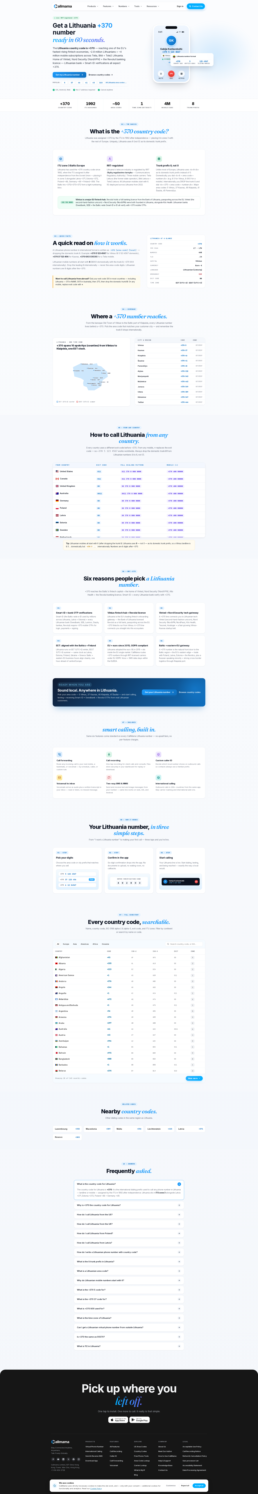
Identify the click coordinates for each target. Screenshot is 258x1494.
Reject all (185, 1485)
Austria (62, 1035)
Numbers (123, 6)
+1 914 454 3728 (58, 1470)
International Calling (93, 1451)
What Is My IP (139, 1470)
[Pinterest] (53, 1459)
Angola (62, 987)
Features (107, 6)
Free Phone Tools (141, 1456)
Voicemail (114, 1465)
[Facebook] (73, 1459)
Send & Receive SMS (94, 1456)
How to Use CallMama (167, 1456)
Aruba (61, 1023)
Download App (91, 1461)
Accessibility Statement (192, 1465)
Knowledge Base (165, 1465)
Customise (170, 1485)
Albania (62, 963)
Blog (136, 1475)
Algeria (62, 969)
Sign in (180, 6)
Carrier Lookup (140, 1465)
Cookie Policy (96, 1488)
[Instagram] (79, 1459)
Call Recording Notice (192, 1451)
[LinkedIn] (63, 1459)
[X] (68, 1459)
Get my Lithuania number (68, 75)
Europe (66, 944)
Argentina (63, 1011)
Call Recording (116, 1451)
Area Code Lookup (142, 1461)
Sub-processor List (190, 1461)
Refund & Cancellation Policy (195, 1456)
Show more (193, 1078)
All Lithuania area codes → (116, 83)
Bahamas (63, 1047)
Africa (95, 944)
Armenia (62, 1017)
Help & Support (164, 1461)
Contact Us (197, 6)
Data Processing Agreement (194, 1470)
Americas (85, 944)
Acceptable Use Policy (192, 1447)
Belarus (62, 1071)
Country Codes (140, 1451)
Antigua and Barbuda (68, 1005)
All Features (115, 1447)
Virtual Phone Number (94, 1447)
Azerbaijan (64, 1041)
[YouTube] (58, 1459)
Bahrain (62, 1053)
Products (91, 6)
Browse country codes (99, 75)
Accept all (199, 1485)
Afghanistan (64, 957)
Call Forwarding (116, 1461)
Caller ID (113, 1456)
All (58, 944)
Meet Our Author (165, 1451)
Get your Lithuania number (157, 692)
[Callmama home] (63, 6)
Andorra (62, 981)
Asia (75, 944)
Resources (152, 6)
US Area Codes (140, 1447)
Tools (136, 6)
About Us (162, 1447)
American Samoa (66, 975)
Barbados (63, 1065)
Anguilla (62, 993)
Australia (63, 1029)
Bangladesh (64, 1059)
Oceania (105, 944)
